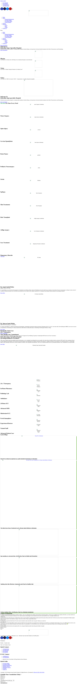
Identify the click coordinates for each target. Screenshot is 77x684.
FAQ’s (6, 25)
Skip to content (3, 0)
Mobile (1, 676)
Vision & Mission (8, 22)
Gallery (6, 27)
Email (1, 678)
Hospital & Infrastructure (9, 19)
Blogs (6, 26)
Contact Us (5, 28)
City (1, 679)
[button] (38, 30)
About (4, 18)
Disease (1, 681)
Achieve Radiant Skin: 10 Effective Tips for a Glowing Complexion (17, 612)
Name (1, 675)
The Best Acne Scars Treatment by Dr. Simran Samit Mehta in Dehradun (19, 528)
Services (4, 23)
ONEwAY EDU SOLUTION (38, 672)
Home (4, 17)
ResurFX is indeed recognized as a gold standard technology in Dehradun (19, 458)
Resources (4, 24)
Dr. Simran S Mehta (8, 21)
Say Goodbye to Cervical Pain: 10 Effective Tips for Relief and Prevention (19, 556)
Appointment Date (3, 680)
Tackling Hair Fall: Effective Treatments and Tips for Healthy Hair (17, 584)
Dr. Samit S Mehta (8, 20)
